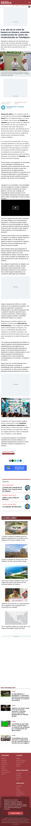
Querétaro (19, 764)
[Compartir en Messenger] (18, 461)
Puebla (18, 766)
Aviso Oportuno (20, 794)
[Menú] (29, 2)
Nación (3, 768)
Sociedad (4, 762)
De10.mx (18, 796)
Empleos (18, 775)
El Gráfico (19, 786)
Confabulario (19, 792)
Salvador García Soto (9, 495)
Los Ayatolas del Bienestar (11, 507)
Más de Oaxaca (6, 772)
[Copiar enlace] (21, 461)
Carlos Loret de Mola (9, 504)
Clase (17, 788)
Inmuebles (19, 773)
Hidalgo (18, 758)
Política (3, 766)
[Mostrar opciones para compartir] (29, 7)
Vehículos (18, 777)
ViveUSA (18, 790)
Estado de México (21, 760)
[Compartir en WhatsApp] (15, 461)
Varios (17, 779)
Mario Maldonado (8, 485)
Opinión (5, 481)
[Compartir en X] (12, 461)
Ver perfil (9, 108)
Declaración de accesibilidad (15, 815)
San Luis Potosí (20, 762)
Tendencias (5, 770)
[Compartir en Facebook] (10, 461)
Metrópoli (4, 760)
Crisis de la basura (8, 453)
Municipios (4, 764)
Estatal (3, 103)
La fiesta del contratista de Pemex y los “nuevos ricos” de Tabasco (12, 489)
